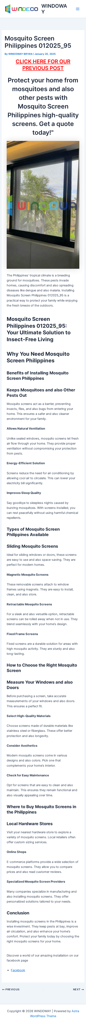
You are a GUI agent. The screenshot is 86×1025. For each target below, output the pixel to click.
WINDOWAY (54, 9)
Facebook (18, 970)
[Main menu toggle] (77, 9)
